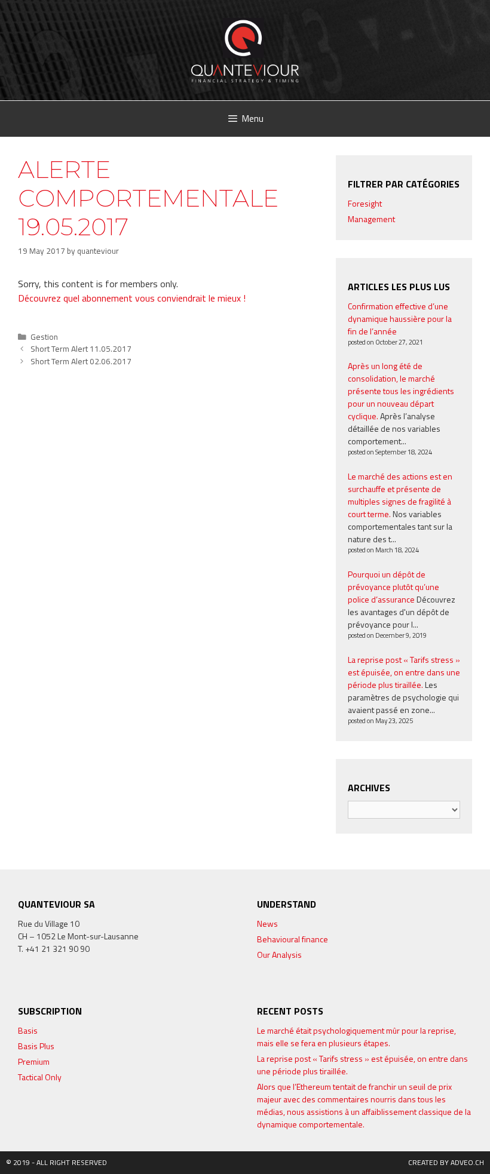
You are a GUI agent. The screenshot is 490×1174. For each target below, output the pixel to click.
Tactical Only (40, 1077)
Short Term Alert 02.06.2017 (80, 361)
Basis (28, 1030)
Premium (34, 1061)
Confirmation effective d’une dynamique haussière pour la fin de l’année (400, 318)
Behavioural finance (292, 939)
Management (371, 219)
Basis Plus (36, 1046)
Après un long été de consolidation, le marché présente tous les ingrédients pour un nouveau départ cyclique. (401, 390)
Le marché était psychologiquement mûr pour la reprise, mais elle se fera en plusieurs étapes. (356, 1036)
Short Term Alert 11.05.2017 (80, 349)
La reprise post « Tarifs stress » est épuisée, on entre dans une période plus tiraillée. (404, 672)
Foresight (365, 203)
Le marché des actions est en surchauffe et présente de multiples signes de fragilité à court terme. (400, 495)
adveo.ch (467, 1162)
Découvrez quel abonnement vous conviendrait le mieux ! (132, 298)
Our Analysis (279, 954)
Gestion (44, 337)
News (267, 923)
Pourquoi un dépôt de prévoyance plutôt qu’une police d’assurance (393, 587)
